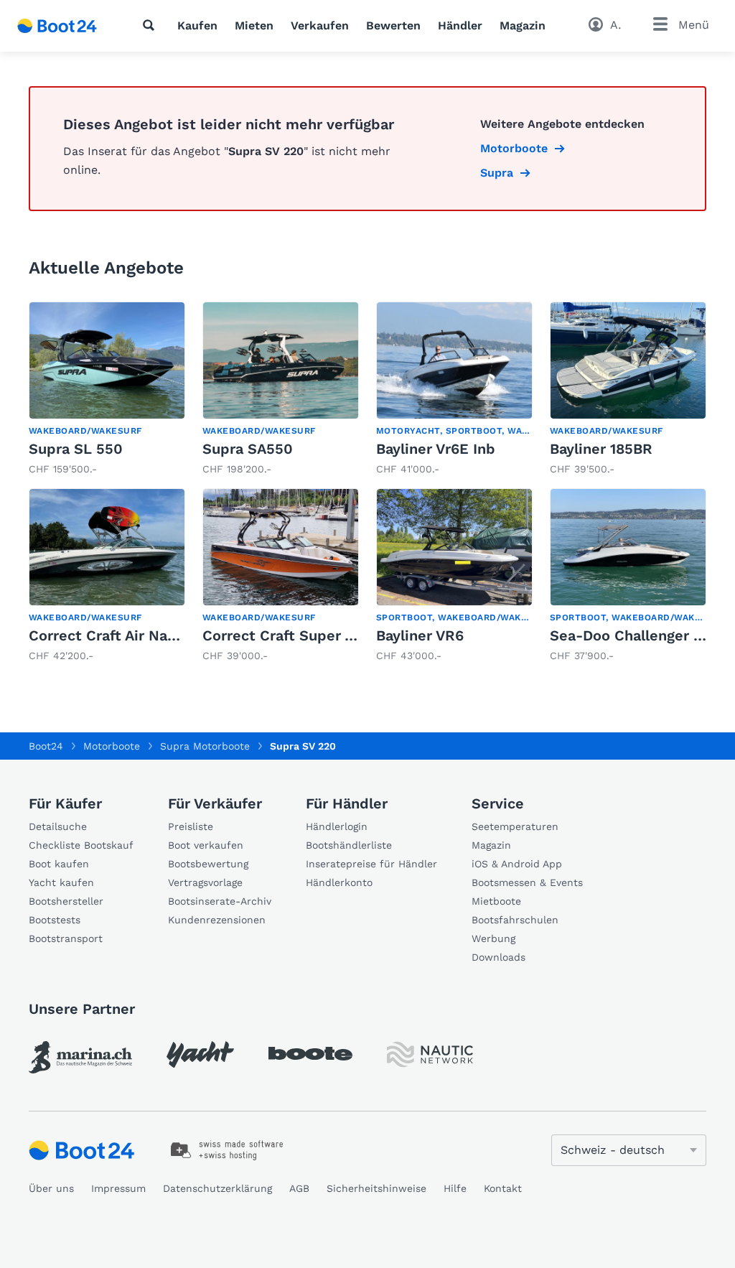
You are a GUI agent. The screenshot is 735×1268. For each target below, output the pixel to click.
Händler (460, 25)
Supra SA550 (247, 448)
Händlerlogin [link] (337, 826)
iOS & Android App (517, 864)
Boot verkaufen (205, 845)
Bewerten (393, 25)
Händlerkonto (339, 882)
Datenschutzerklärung (217, 1188)
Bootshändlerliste (349, 845)
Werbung (493, 938)
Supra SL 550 (76, 448)
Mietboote (496, 901)
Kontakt (503, 1188)
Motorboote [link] (514, 148)
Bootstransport (66, 938)
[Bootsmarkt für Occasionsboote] (57, 26)
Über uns (51, 1188)
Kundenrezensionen (217, 920)
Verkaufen (320, 25)
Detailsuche (58, 826)
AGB (299, 1188)
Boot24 (46, 746)
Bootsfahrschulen (515, 920)
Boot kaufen (59, 864)
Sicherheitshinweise (376, 1188)
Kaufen (197, 25)
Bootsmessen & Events (527, 882)
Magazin (523, 25)
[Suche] (151, 25)
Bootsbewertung (208, 864)
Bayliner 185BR (601, 448)
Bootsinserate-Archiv (219, 901)
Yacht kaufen (61, 882)
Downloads (498, 957)
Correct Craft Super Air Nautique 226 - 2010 (357, 635)
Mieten (254, 25)
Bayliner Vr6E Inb (435, 448)
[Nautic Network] (430, 1054)
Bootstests (54, 920)
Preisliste (190, 826)
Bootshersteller (66, 901)
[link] (107, 389)
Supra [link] (496, 173)
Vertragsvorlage (205, 882)
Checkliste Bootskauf (81, 845)
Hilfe (455, 1188)
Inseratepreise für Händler (371, 864)
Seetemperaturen (515, 826)
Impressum (118, 1188)
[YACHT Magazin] (200, 1054)
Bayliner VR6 (420, 635)
